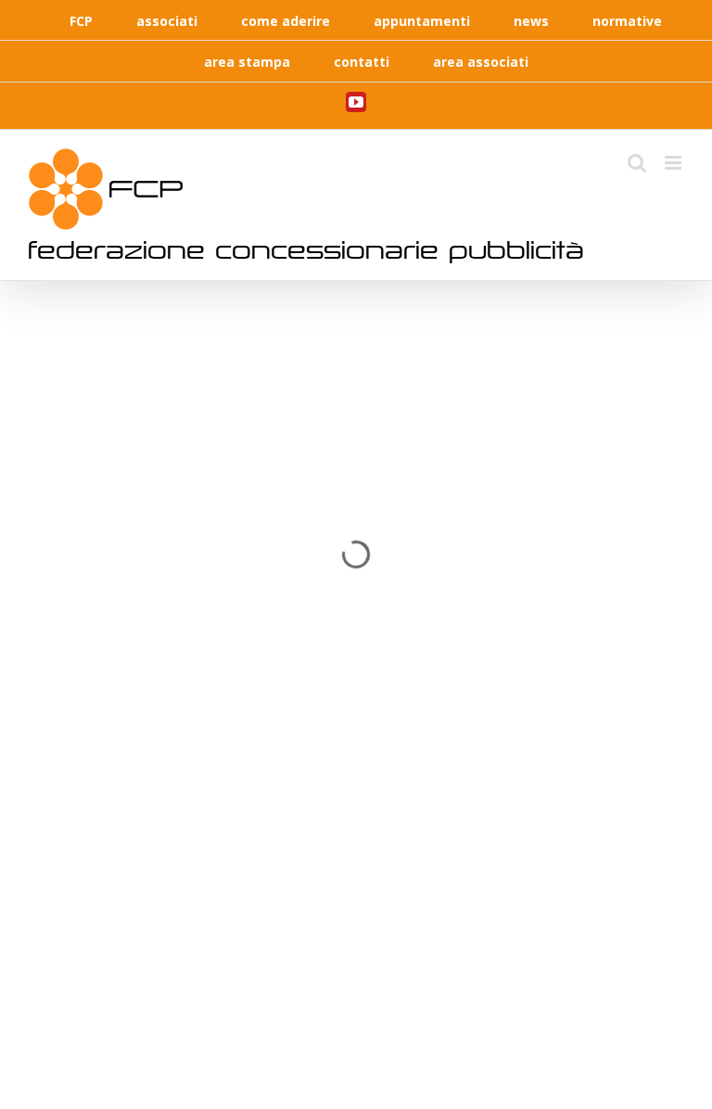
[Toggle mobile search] (637, 162)
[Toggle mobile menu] (674, 162)
